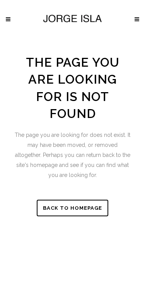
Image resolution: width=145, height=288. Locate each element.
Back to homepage (72, 208)
